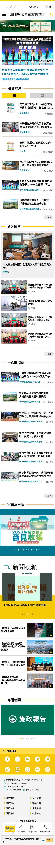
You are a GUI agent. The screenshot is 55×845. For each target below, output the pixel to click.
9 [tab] (36, 550)
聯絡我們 (36, 803)
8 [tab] (34, 550)
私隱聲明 (36, 808)
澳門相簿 (10, 813)
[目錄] (3, 14)
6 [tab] (29, 550)
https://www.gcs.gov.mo (17, 783)
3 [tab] (21, 550)
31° (35, 6)
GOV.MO (10, 798)
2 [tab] (18, 550)
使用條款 (36, 813)
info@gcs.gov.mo (15, 786)
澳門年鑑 (10, 808)
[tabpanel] (27, 530)
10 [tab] (39, 550)
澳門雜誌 (10, 803)
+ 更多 (48, 217)
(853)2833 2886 (14, 790)
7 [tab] (31, 550)
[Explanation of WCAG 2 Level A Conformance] (47, 840)
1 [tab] (16, 550)
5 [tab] (26, 550)
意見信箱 (36, 798)
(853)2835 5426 (33, 790)
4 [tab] (23, 550)
